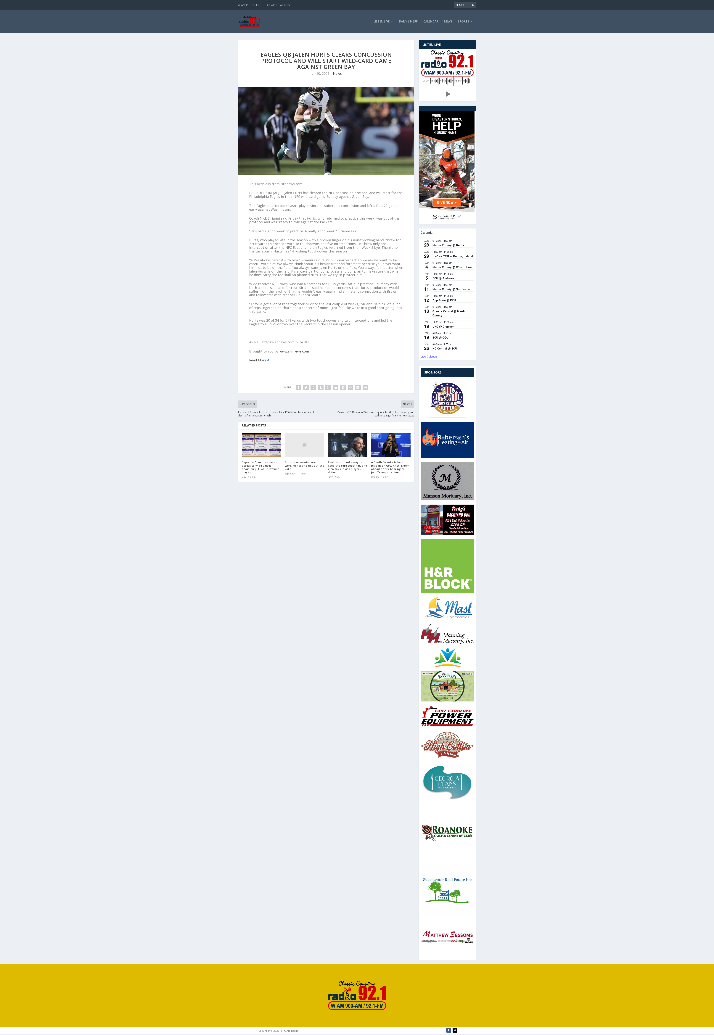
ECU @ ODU (440, 337)
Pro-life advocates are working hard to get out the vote (304, 465)
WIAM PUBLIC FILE (249, 5)
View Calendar (429, 356)
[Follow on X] (455, 1030)
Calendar (430, 21)
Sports (463, 21)
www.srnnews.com (294, 351)
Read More (257, 360)
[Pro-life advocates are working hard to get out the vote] (304, 445)
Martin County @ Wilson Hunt (452, 267)
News (448, 21)
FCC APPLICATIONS (278, 5)
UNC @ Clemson (443, 326)
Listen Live (382, 21)
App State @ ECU (444, 300)
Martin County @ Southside (451, 289)
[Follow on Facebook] (448, 1030)
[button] (447, 94)
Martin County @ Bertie (448, 245)
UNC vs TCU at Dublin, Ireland (452, 256)
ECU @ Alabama (443, 278)
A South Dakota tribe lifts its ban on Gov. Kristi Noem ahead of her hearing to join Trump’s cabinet (390, 467)
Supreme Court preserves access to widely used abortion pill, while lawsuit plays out (260, 467)
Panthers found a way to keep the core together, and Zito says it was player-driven (347, 467)
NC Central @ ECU (444, 348)
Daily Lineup (408, 21)
